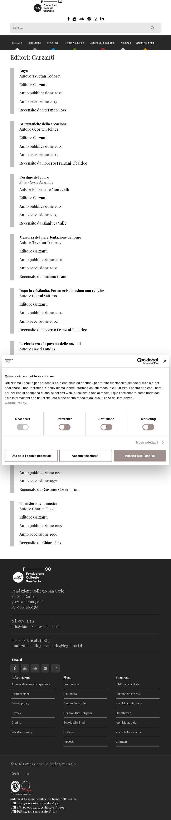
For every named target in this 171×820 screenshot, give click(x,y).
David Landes (43, 348)
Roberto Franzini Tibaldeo (64, 163)
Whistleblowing (21, 732)
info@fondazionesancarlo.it (35, 626)
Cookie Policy (15, 403)
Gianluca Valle (54, 223)
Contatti (121, 742)
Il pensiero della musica (38, 503)
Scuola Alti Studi (145, 42)
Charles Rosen (44, 508)
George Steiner (45, 129)
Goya (23, 71)
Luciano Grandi (55, 276)
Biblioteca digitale (127, 684)
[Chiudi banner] (164, 361)
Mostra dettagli (147, 442)
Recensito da (30, 110)
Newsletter (123, 713)
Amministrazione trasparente (30, 684)
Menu (67, 677)
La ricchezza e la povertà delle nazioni (50, 343)
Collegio (126, 42)
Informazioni (20, 677)
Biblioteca (53, 42)
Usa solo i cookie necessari (31, 456)
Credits (16, 722)
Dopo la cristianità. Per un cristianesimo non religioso (63, 290)
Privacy (16, 713)
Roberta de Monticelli (50, 189)
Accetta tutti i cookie (140, 456)
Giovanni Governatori (60, 489)
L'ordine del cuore (34, 177)
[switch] (64, 427)
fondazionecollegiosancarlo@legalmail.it (46, 645)
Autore (25, 76)
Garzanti (40, 84)
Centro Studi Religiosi (103, 42)
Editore (25, 84)
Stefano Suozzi (55, 110)
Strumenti (123, 677)
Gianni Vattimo (44, 295)
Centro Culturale (74, 42)
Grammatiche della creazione (43, 124)
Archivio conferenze (129, 703)
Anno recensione (34, 101)
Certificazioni (20, 694)
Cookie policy (20, 703)
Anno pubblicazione (36, 92)
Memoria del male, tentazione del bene (50, 237)
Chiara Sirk (51, 542)
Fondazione (35, 42)
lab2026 (69, 742)
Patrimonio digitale (128, 694)
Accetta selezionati (85, 456)
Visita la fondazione (129, 732)
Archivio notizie (126, 722)
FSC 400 (17, 42)
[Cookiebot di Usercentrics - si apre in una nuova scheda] (140, 361)
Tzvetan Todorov (46, 76)
